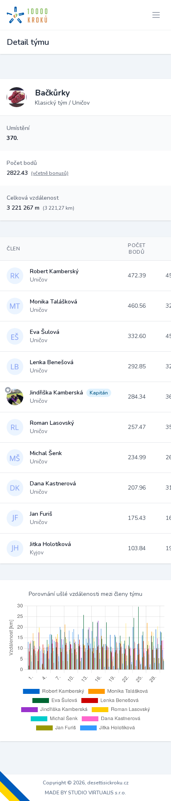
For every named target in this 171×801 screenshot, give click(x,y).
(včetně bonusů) (49, 173)
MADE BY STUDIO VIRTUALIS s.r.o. (85, 792)
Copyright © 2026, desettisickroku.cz (86, 782)
